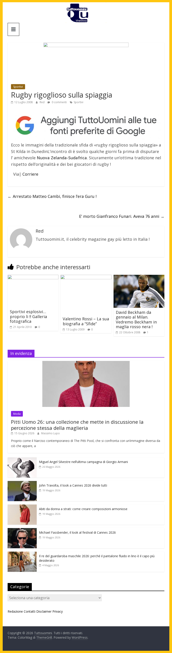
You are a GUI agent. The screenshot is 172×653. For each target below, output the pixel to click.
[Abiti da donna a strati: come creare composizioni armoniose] (22, 507)
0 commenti (59, 102)
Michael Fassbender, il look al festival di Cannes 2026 (77, 532)
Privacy (57, 611)
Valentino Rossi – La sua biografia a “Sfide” (86, 321)
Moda (17, 414)
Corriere (30, 174)
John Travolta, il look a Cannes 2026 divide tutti (73, 485)
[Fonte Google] (86, 126)
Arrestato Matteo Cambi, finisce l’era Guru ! (52, 196)
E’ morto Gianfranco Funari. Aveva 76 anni (121, 216)
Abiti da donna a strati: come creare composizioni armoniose (83, 509)
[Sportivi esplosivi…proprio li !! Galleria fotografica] (33, 277)
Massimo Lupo (50, 433)
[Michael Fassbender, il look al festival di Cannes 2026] (22, 530)
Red (42, 102)
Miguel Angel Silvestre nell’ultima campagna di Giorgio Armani (83, 462)
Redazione (15, 611)
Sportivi (18, 87)
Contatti (29, 611)
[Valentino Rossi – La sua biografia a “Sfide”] (86, 277)
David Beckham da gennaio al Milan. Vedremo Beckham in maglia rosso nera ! (136, 320)
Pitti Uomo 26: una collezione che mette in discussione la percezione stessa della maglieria (77, 424)
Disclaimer (44, 611)
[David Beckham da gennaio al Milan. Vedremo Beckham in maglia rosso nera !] (139, 277)
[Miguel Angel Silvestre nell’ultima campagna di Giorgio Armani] (22, 460)
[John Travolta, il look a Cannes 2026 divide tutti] (22, 483)
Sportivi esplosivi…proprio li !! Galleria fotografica (28, 316)
